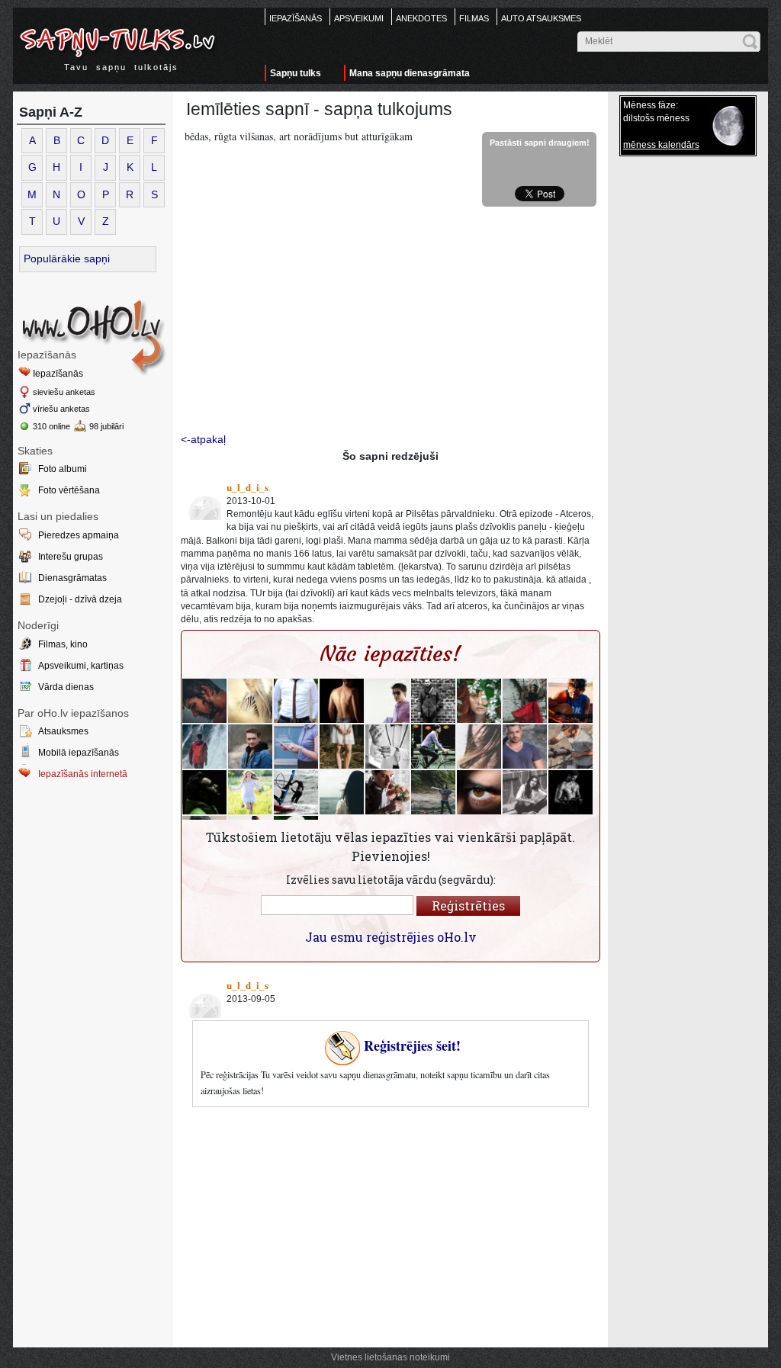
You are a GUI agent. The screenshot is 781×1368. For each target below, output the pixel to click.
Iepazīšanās (58, 373)
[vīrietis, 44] (296, 701)
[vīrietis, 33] (570, 792)
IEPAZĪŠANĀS (295, 18)
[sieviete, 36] (250, 701)
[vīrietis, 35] (479, 792)
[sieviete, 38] (296, 746)
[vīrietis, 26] (570, 701)
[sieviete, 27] (479, 701)
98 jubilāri (106, 426)
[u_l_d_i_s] (202, 501)
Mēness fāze (649, 105)
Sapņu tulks (295, 73)
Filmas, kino (63, 644)
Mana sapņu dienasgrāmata (409, 73)
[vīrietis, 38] (387, 701)
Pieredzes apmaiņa (78, 535)
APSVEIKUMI (359, 18)
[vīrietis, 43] (204, 746)
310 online (51, 426)
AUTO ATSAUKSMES (541, 18)
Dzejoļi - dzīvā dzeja (80, 599)
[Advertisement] (93, 912)
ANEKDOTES (421, 18)
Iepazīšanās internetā (82, 774)
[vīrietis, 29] (525, 746)
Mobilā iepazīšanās (78, 752)
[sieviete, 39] (433, 792)
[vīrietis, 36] (342, 701)
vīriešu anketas (61, 408)
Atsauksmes (63, 731)
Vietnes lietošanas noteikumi (390, 1357)
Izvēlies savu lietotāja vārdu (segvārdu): (391, 879)
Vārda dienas (66, 687)
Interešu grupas (70, 556)
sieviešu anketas (64, 392)
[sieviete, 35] (250, 792)
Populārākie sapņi (67, 258)
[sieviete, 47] (525, 701)
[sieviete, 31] (342, 746)
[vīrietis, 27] (387, 792)
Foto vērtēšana (69, 490)
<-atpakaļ (203, 439)
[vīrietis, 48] (570, 746)
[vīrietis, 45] (387, 746)
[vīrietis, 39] (204, 792)
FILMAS (474, 18)
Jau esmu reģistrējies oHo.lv (391, 937)
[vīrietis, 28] (433, 746)
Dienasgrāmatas (72, 578)
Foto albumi (62, 469)
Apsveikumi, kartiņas (81, 665)
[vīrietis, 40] (204, 701)
